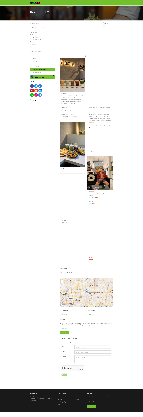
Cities (94, 3)
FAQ (60, 404)
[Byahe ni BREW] (86, 290)
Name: (63, 346)
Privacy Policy (62, 402)
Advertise (76, 397)
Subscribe (64, 332)
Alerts (34, 64)
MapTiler (99, 306)
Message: (64, 356)
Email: (63, 351)
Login (109, 3)
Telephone (35, 61)
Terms (60, 399)
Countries (102, 3)
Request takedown (37, 72)
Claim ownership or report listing (40, 69)
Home (88, 3)
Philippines (38, 16)
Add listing (76, 399)
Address (34, 58)
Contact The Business (37, 66)
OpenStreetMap (105, 306)
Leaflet (95, 306)
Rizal (44, 16)
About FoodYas (63, 397)
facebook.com (91, 314)
